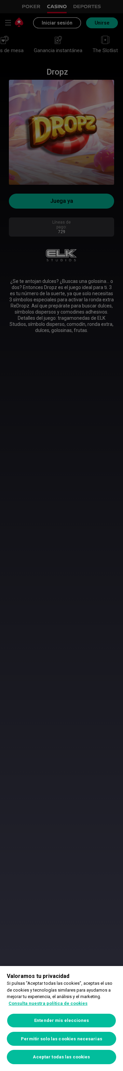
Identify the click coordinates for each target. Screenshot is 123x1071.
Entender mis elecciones (61, 1020)
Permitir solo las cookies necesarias (61, 1038)
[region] (61, 1018)
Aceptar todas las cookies (61, 1056)
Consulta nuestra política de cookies (48, 1003)
